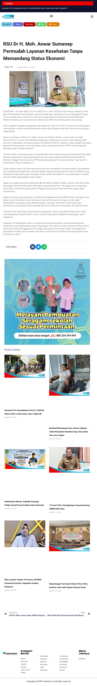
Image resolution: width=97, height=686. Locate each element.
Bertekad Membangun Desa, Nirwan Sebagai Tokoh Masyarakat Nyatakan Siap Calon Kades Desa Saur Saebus (68, 431)
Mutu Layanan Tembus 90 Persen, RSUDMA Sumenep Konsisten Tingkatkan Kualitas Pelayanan (22, 583)
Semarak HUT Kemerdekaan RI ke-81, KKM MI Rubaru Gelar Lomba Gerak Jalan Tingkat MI (34, 8)
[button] (51, 16)
